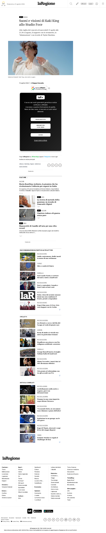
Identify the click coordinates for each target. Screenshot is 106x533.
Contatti (24, 517)
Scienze (36, 474)
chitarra (21, 164)
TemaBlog (70, 478)
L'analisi (36, 495)
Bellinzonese (5, 472)
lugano (32, 164)
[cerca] (71, 3)
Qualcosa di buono (72, 474)
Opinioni (37, 491)
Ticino (4, 469)
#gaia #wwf (70, 480)
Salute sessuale (55, 498)
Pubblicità (33, 517)
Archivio (69, 493)
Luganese (5, 476)
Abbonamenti (4, 517)
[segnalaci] (77, 3)
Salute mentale (55, 496)
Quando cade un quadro (56, 494)
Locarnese (5, 474)
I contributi (37, 500)
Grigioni (4, 481)
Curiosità (53, 485)
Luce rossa (21, 490)
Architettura (54, 487)
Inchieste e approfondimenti (56, 476)
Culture (20, 496)
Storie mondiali (22, 485)
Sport (20, 467)
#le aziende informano (70, 485)
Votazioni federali (7, 487)
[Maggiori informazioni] (49, 88)
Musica (36, 478)
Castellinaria (38, 483)
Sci (19, 476)
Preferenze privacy (27, 521)
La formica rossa (39, 497)
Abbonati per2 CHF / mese (41, 126)
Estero (4, 491)
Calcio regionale (23, 474)
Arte (19, 498)
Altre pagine (71, 488)
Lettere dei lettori (56, 467)
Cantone (5, 467)
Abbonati (83, 3)
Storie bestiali (55, 482)
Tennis (20, 478)
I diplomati (54, 491)
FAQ (28, 517)
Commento (37, 493)
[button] (45, 519)
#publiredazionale (72, 482)
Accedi (41, 135)
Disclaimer (11, 517)
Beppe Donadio (38, 83)
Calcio (20, 472)
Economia (37, 487)
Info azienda (71, 497)
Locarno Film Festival (38, 481)
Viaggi (52, 478)
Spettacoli (37, 467)
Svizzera (5, 485)
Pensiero (37, 472)
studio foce (38, 164)
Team (69, 500)
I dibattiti (53, 469)
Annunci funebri (5, 519)
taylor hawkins (23, 166)
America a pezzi (6, 497)
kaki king (27, 164)
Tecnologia (54, 480)
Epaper (91, 3)
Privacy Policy (6, 521)
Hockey (20, 469)
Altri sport (21, 483)
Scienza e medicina (73, 469)
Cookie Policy (15, 521)
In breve (69, 495)
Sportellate (21, 487)
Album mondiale (23, 492)
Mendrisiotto (5, 478)
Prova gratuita (41, 119)
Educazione (70, 472)
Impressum (18, 517)
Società (36, 476)
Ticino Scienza (71, 467)
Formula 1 (21, 481)
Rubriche (54, 473)
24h (68, 491)
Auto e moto (54, 489)
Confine (4, 493)
